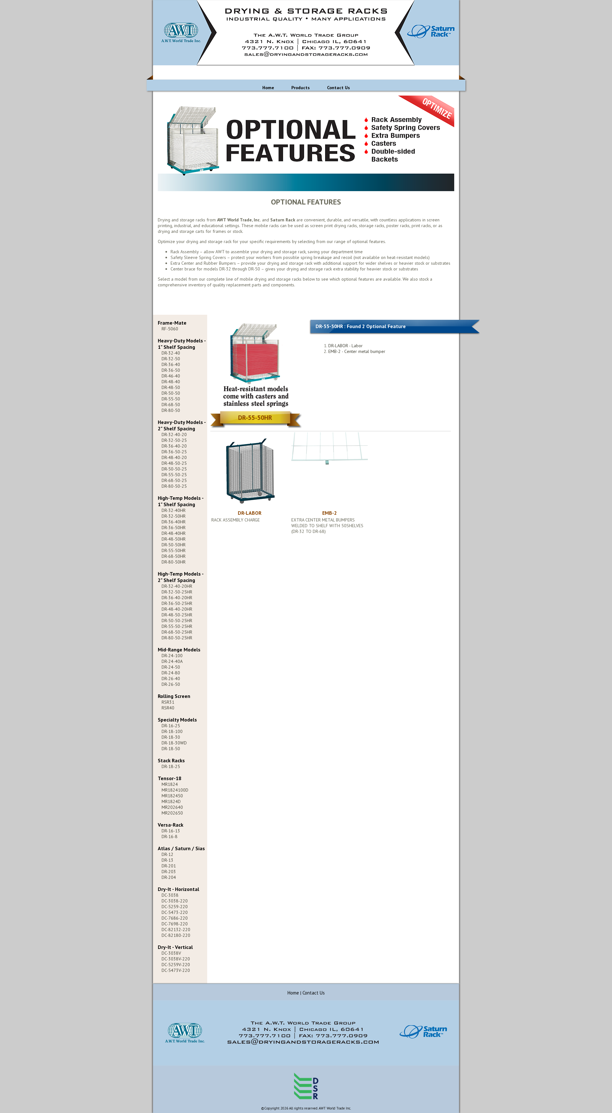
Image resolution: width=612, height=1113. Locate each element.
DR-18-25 (171, 766)
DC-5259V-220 (176, 964)
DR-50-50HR (174, 545)
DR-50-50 (171, 393)
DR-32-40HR (174, 510)
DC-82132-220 (176, 929)
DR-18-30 (171, 737)
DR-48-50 (171, 387)
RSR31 (168, 702)
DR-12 (167, 854)
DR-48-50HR (174, 539)
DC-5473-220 (175, 912)
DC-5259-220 (175, 906)
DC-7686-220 (175, 918)
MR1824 (170, 784)
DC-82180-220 (176, 935)
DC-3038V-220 (176, 959)
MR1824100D (175, 790)
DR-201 (169, 866)
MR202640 (172, 807)
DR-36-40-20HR (177, 597)
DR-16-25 (171, 726)
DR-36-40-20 (174, 446)
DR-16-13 (171, 831)
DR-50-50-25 (174, 469)
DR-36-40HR (174, 522)
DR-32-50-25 (174, 440)
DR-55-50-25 (174, 475)
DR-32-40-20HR (177, 586)
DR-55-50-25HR (177, 626)
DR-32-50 (171, 359)
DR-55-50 (171, 399)
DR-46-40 (171, 376)
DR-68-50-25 (174, 480)
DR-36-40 (171, 364)
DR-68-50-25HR (177, 632)
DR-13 (167, 860)
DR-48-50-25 (174, 463)
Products (300, 87)
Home (268, 87)
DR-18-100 (172, 731)
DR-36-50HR (174, 527)
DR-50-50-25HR (177, 620)
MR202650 (172, 813)
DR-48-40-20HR (177, 609)
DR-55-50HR (174, 550)
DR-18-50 (171, 748)
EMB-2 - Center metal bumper (356, 351)
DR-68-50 (171, 404)
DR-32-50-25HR (177, 592)
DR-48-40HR (174, 533)
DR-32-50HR (174, 516)
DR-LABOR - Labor (345, 345)
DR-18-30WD (174, 743)
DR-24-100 (172, 655)
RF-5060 (170, 329)
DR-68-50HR (174, 556)
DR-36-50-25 (174, 452)
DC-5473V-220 (176, 970)
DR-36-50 (171, 370)
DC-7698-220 (175, 924)
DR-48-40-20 (174, 457)
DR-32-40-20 (174, 434)
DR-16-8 (170, 836)
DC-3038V (171, 953)
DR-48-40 (171, 381)
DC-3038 (170, 895)
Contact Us (338, 87)
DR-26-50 (171, 684)
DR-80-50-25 (174, 486)
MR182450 (172, 796)
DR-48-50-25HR (177, 615)
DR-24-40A (172, 661)
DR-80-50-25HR (177, 638)
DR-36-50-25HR (177, 603)
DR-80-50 (171, 410)
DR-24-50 (171, 667)
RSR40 (168, 708)
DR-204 (169, 877)
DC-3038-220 (175, 901)
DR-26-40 (171, 678)
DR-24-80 (171, 673)
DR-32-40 (171, 353)
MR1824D (171, 801)
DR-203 (169, 871)
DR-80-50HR (174, 562)
